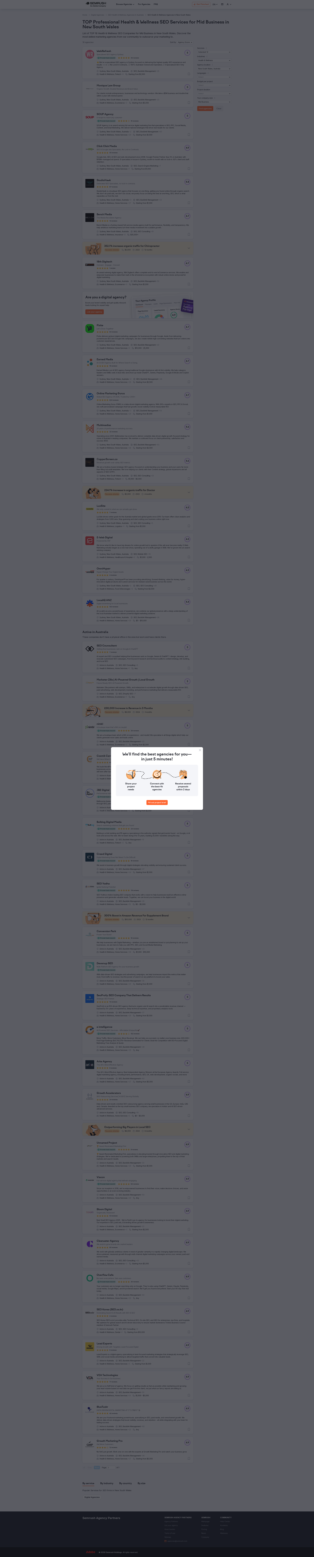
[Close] (200, 750)
